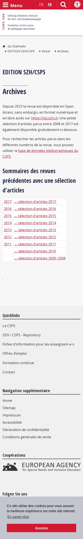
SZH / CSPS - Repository (22, 335)
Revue (46, 51)
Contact (9, 372)
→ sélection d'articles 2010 (35, 251)
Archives (63, 51)
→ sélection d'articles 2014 (35, 223)
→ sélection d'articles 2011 (35, 244)
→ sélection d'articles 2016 (35, 208)
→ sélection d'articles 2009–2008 (40, 258)
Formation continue (18, 362)
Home (7, 400)
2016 (7, 208)
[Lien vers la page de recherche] (63, 5)
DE (41, 4)
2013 (7, 230)
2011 (7, 244)
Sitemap (9, 407)
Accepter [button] (41, 528)
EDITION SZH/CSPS (21, 51)
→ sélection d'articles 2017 (35, 201)
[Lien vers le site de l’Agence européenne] (42, 470)
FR (50, 4)
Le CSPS (9, 325)
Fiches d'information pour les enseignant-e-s (38, 344)
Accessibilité (12, 422)
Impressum (12, 415)
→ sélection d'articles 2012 (35, 237)
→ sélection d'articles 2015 (35, 215)
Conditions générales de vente (27, 437)
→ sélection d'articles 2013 (35, 230)
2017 (7, 201)
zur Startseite (16, 46)
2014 (7, 223)
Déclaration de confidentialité (26, 429)
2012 (7, 237)
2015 (7, 215)
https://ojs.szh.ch (44, 118)
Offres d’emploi (15, 353)
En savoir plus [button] (18, 517)
